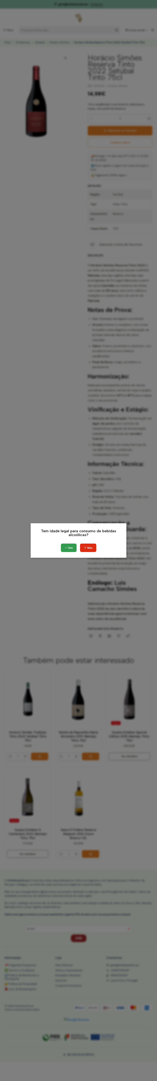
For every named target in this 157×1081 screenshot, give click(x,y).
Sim (70, 548)
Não (89, 548)
